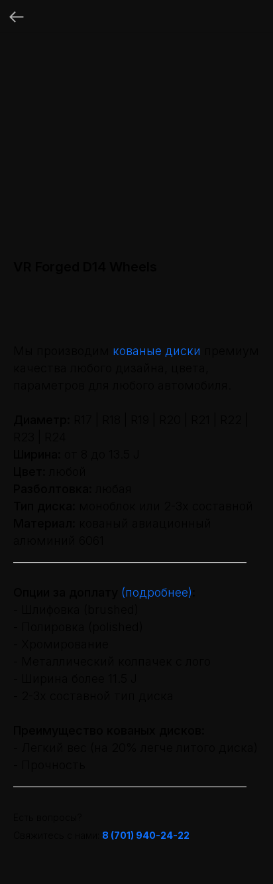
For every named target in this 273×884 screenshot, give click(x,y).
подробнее (156, 592)
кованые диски (157, 351)
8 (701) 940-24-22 (146, 835)
